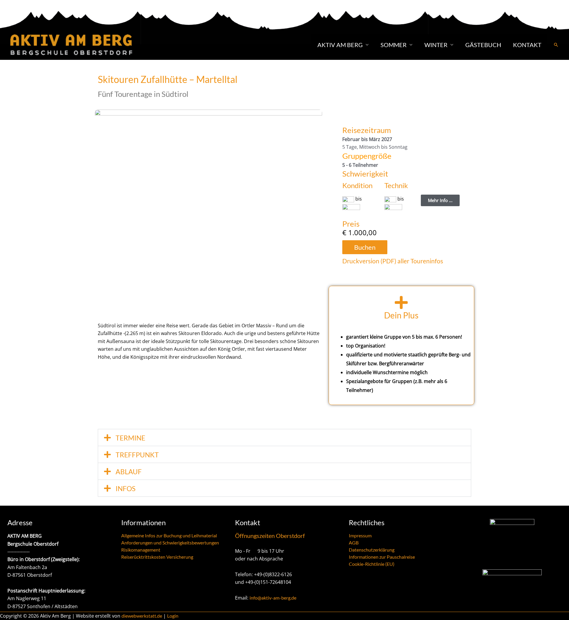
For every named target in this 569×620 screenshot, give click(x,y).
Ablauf (129, 471)
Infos (125, 488)
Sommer (394, 44)
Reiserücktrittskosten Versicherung (157, 557)
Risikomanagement (140, 549)
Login (172, 616)
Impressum (360, 535)
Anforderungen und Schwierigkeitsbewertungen (170, 542)
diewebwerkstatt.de (142, 616)
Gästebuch (483, 44)
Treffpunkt (137, 455)
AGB (354, 542)
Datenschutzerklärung (371, 549)
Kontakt (527, 44)
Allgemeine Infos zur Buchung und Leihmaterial (169, 535)
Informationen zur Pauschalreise (382, 557)
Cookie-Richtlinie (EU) (371, 564)
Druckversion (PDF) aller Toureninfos (392, 261)
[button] (556, 44)
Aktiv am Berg (340, 44)
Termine (130, 438)
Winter (435, 44)
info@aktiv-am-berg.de (273, 597)
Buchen (364, 247)
